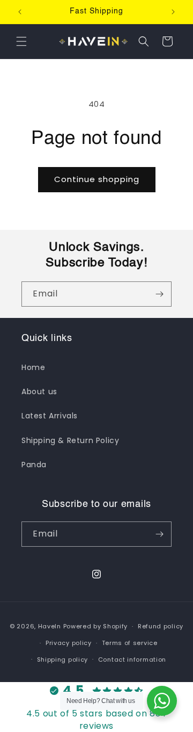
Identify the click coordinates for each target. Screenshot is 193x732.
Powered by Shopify (95, 626)
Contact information (132, 659)
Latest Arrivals (49, 415)
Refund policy (160, 626)
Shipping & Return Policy (70, 440)
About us (39, 391)
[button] (21, 41)
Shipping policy (62, 659)
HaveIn (49, 626)
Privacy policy (69, 643)
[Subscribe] (159, 294)
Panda (34, 464)
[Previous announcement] (20, 12)
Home (33, 367)
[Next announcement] (173, 12)
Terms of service (130, 643)
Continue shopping (96, 179)
